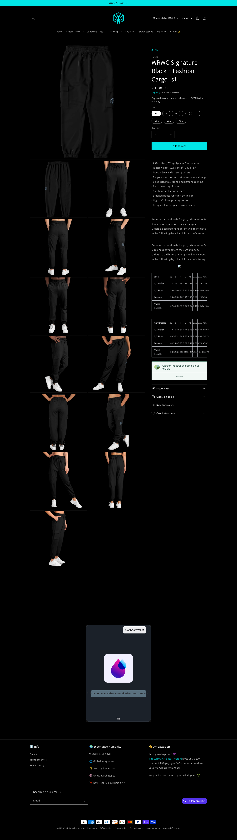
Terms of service (136, 828)
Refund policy (37, 765)
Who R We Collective (71, 828)
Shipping (156, 92)
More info (179, 376)
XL (195, 113)
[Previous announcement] (31, 3)
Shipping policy (153, 828)
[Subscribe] (84, 801)
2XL (157, 120)
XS (156, 113)
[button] (33, 18)
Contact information (172, 828)
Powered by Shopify (88, 828)
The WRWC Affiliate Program (165, 758)
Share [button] (158, 50)
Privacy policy (121, 828)
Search (33, 753)
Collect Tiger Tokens (137, 603)
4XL (181, 120)
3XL (169, 120)
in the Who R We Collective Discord (65, 603)
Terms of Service (38, 759)
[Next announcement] (206, 3)
